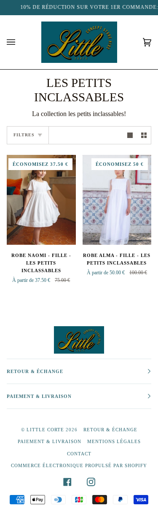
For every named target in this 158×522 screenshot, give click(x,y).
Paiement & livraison (49, 441)
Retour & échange (110, 429)
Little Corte (45, 429)
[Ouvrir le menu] (19, 42)
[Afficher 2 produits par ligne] (144, 135)
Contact (79, 453)
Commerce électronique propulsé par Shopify (79, 465)
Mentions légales (114, 441)
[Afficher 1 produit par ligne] (130, 135)
